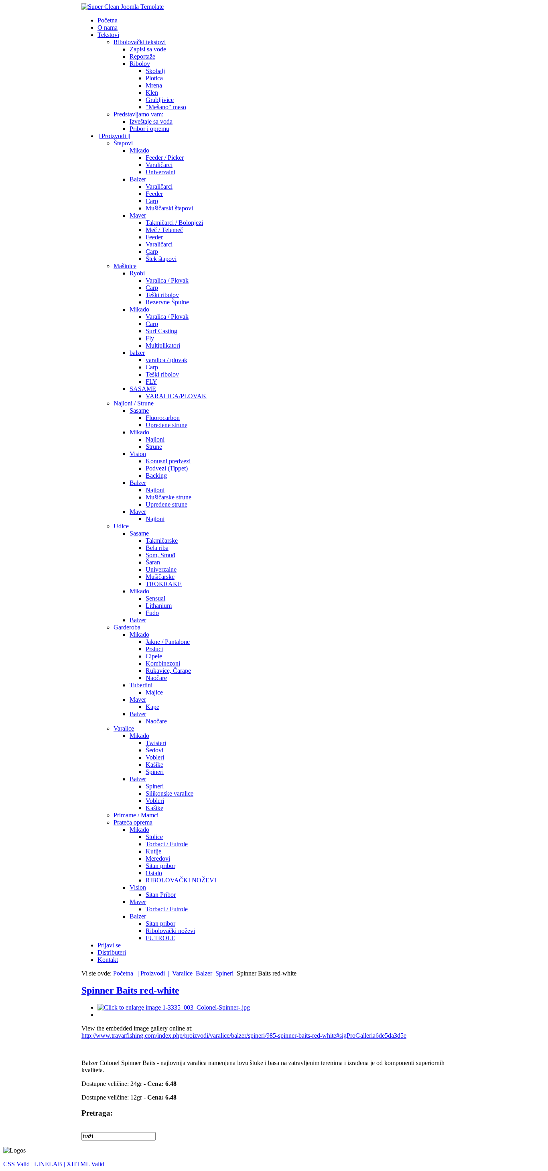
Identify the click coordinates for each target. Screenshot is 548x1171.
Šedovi (154, 750)
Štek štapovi (161, 258)
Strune (154, 446)
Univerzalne (161, 569)
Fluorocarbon (163, 417)
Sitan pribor (160, 865)
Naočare (156, 677)
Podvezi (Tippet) (167, 468)
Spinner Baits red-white (130, 990)
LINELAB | (50, 1164)
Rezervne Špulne (167, 302)
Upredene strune (166, 425)
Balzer (138, 179)
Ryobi (137, 273)
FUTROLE (160, 938)
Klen (152, 92)
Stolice (154, 836)
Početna (107, 20)
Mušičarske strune (168, 497)
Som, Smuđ (160, 555)
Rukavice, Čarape (168, 670)
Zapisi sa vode (148, 49)
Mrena (154, 85)
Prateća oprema (133, 822)
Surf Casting (161, 331)
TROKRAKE (164, 583)
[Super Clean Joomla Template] (122, 6)
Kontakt (107, 959)
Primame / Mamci (136, 815)
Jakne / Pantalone (168, 641)
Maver (138, 215)
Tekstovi (108, 34)
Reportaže (142, 56)
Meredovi (158, 858)
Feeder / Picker (165, 157)
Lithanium (159, 605)
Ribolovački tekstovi (140, 42)
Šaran (153, 562)
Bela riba (157, 547)
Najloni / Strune (134, 403)
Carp (152, 201)
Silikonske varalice (169, 793)
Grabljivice (160, 99)
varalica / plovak (166, 359)
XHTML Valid (85, 1164)
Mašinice (125, 266)
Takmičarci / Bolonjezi (174, 222)
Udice (121, 526)
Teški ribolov (162, 294)
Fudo (152, 612)
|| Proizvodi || (113, 135)
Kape (152, 706)
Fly (150, 338)
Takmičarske (162, 540)
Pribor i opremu (149, 128)
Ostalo (154, 873)
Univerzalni (160, 172)
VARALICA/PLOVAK (176, 396)
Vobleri (155, 757)
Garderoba (127, 627)
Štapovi (123, 143)
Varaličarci (159, 164)
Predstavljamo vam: (138, 114)
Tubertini (141, 685)
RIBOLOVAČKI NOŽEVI (181, 880)
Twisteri (156, 742)
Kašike (154, 764)
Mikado (139, 150)
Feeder (154, 193)
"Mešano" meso (166, 107)
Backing (156, 475)
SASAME (143, 388)
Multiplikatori (163, 345)
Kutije (153, 851)
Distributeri (111, 952)
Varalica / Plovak (167, 280)
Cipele (154, 656)
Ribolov (140, 63)
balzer (137, 352)
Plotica (154, 78)
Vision (138, 453)
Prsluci (154, 649)
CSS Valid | (18, 1164)
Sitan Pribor (161, 894)
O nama (107, 27)
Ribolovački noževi (170, 930)
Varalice (124, 728)
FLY (151, 381)
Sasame (139, 410)
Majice (154, 692)
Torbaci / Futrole (167, 844)
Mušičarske (160, 576)
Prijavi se (109, 945)
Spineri (155, 771)
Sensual (155, 598)
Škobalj (155, 70)
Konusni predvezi (168, 461)
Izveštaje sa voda (151, 121)
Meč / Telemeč (164, 229)
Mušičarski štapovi (169, 208)
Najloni (155, 439)
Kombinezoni (163, 663)
